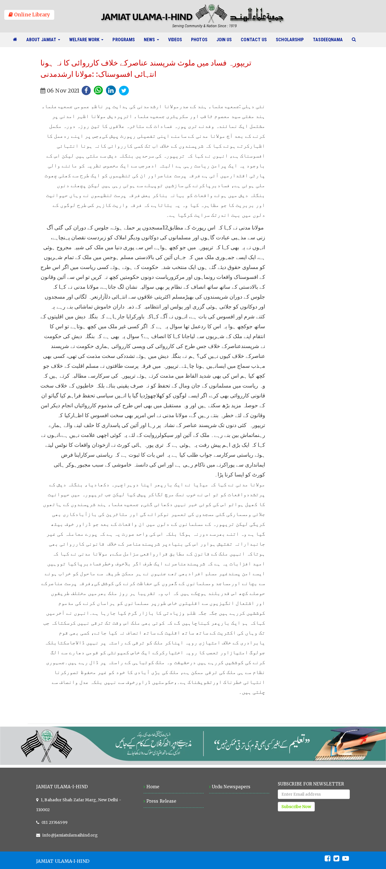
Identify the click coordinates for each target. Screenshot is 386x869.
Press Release (161, 801)
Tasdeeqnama (330, 39)
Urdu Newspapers (231, 786)
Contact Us (256, 39)
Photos (201, 39)
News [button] (150, 39)
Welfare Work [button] (85, 39)
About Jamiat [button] (41, 39)
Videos (177, 39)
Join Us (226, 39)
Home (152, 786)
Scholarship (292, 39)
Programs (125, 39)
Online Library (31, 15)
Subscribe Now (296, 806)
